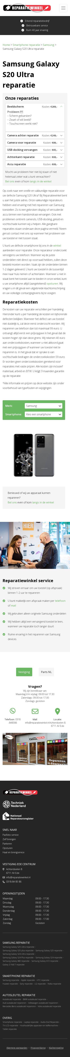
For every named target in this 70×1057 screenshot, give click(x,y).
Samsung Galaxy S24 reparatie (48, 957)
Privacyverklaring (38, 1048)
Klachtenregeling (56, 1048)
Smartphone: (13, 414)
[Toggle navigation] (63, 8)
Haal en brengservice (13, 852)
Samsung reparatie (11, 980)
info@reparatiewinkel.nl (18, 877)
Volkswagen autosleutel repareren (43, 1003)
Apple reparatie (28, 980)
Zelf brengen (9, 839)
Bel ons (9, 181)
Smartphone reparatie (12, 1022)
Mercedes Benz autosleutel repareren (19, 1006)
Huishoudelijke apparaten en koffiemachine (39, 1025)
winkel (57, 245)
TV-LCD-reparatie (10, 1025)
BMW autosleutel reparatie (34, 999)
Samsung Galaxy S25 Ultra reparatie (18, 947)
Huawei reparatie (10, 983)
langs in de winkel (40, 181)
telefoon (60, 601)
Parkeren (7, 843)
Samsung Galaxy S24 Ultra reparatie (18, 954)
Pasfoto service (11, 834)
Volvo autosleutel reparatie (49, 1006)
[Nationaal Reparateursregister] (18, 816)
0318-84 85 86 (13, 881)
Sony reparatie (26, 983)
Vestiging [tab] (24, 672)
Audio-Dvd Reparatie (50, 1022)
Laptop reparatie (31, 1022)
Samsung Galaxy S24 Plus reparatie (18, 957)
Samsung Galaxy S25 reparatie (48, 950)
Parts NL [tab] (46, 672)
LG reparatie (40, 983)
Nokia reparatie (54, 983)
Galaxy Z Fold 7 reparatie (14, 964)
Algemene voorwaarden (17, 1048)
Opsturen (8, 848)
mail (13, 605)
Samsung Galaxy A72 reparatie (44, 961)
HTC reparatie (43, 980)
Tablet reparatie (10, 1029)
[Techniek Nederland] (14, 804)
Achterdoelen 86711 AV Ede (14, 871)
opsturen (52, 283)
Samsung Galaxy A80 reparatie (16, 961)
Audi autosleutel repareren (14, 1003)
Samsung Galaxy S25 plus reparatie (18, 950)
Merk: (9, 406)
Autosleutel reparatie (12, 999)
